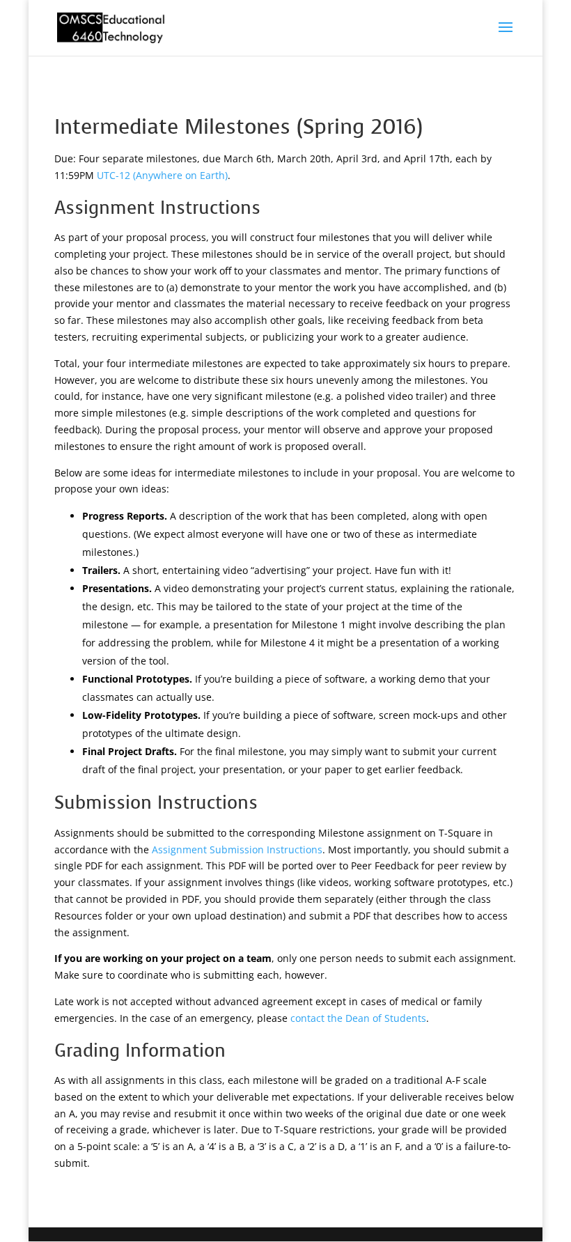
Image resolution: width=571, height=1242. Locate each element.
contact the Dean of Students (358, 1018)
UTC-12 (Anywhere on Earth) (162, 175)
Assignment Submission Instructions (237, 849)
